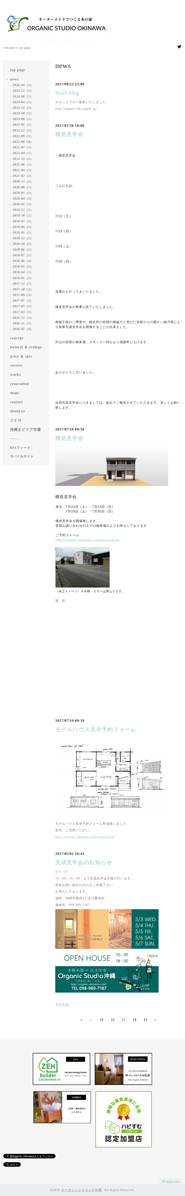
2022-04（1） (23, 153)
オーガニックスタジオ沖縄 (81, 1190)
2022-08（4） (23, 142)
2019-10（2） (23, 215)
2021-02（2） (23, 176)
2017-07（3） (23, 300)
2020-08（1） (23, 187)
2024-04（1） (23, 102)
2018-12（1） (23, 238)
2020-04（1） (23, 198)
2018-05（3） (23, 266)
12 (113, 1019)
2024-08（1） (23, 96)
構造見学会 (69, 134)
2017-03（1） (23, 312)
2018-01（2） (23, 278)
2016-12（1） (23, 317)
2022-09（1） (23, 136)
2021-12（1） (23, 159)
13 (123, 1019)
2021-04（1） (23, 170)
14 (134, 1019)
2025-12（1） (23, 90)
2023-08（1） (23, 119)
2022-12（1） (23, 130)
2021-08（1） (23, 164)
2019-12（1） (23, 210)
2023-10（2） (23, 113)
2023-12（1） (23, 107)
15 (145, 1019)
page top (172, 1182)
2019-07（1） (23, 221)
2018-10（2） (23, 244)
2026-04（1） (23, 85)
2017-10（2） (23, 289)
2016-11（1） (23, 323)
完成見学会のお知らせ (84, 862)
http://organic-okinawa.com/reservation (88, 540)
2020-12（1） (23, 181)
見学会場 (62, 1004)
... (91, 1019)
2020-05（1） (23, 193)
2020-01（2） (23, 204)
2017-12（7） (23, 283)
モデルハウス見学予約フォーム (95, 729)
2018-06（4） (23, 261)
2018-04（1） (23, 272)
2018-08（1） (23, 249)
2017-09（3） (23, 295)
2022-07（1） (23, 147)
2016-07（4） (23, 329)
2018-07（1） (23, 255)
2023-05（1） (23, 124)
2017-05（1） (23, 306)
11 (102, 1019)
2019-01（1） (23, 232)
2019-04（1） (23, 227)
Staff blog (67, 93)
